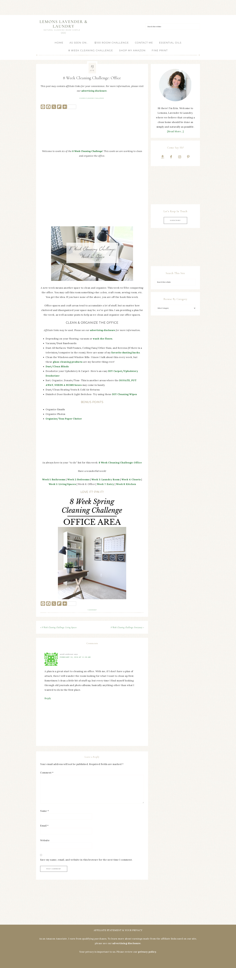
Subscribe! (175, 220)
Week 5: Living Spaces (62, 484)
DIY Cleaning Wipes (124, 394)
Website (45, 840)
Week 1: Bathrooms (53, 479)
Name (44, 810)
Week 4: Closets (131, 479)
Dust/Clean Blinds (57, 366)
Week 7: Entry (105, 484)
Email (44, 825)
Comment (47, 772)
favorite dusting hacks (125, 352)
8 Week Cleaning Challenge (92, 98)
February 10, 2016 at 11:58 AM (75, 657)
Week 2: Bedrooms (78, 479)
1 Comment (92, 610)
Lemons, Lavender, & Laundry (63, 26)
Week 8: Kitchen (126, 484)
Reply (48, 698)
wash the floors (102, 338)
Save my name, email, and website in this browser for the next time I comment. (86, 859)
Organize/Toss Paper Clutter (64, 418)
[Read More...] (175, 131)
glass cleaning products (68, 361)
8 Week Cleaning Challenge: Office (120, 462)
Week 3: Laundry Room (105, 479)
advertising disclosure (94, 90)
